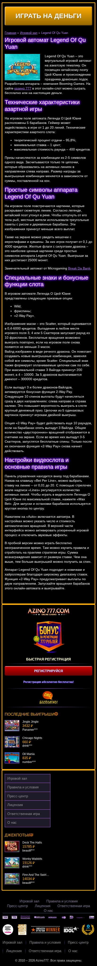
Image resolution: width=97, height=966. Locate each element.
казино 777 (22, 88)
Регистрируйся (48, 671)
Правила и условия (23, 787)
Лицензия (15, 805)
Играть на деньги (48, 16)
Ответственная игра (23, 814)
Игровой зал (17, 778)
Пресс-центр (17, 796)
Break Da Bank (79, 268)
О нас (12, 822)
